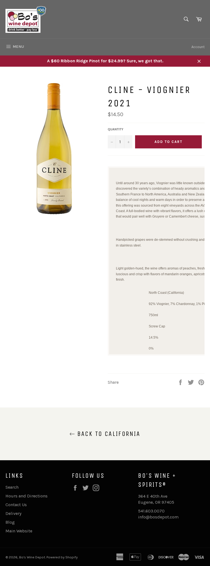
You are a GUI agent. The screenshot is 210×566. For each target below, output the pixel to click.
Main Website (18, 530)
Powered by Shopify (62, 557)
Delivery (13, 513)
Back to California (108, 434)
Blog (10, 522)
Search (12, 487)
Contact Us (16, 504)
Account (198, 47)
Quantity (115, 129)
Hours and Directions (26, 495)
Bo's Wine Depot (32, 557)
